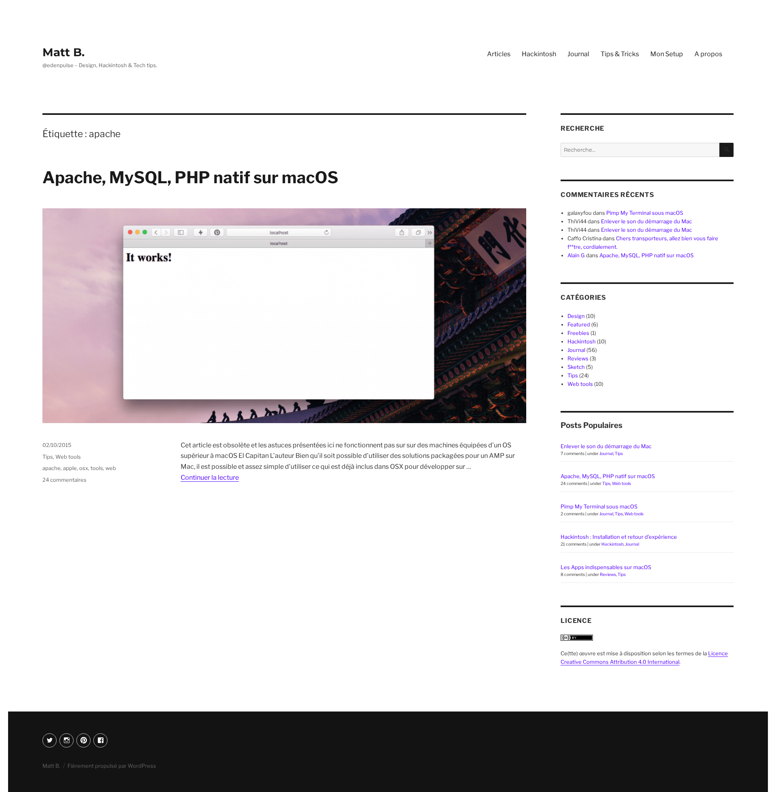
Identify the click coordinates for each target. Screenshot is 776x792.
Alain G (576, 255)
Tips (47, 456)
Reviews (577, 358)
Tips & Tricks (620, 54)
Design (576, 316)
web (110, 468)
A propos (708, 54)
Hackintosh (539, 54)
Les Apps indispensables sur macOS (606, 567)
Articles (498, 54)
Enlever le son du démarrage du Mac (646, 221)
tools (97, 468)
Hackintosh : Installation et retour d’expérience (619, 537)
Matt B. (63, 52)
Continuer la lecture (210, 477)
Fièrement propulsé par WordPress (111, 765)
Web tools (68, 456)
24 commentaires (64, 479)
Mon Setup (666, 54)
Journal (578, 54)
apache (51, 468)
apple (70, 468)
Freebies (578, 333)
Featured (578, 324)
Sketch (576, 367)
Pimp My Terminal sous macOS (644, 213)
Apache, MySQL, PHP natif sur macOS (190, 177)
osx (83, 468)
